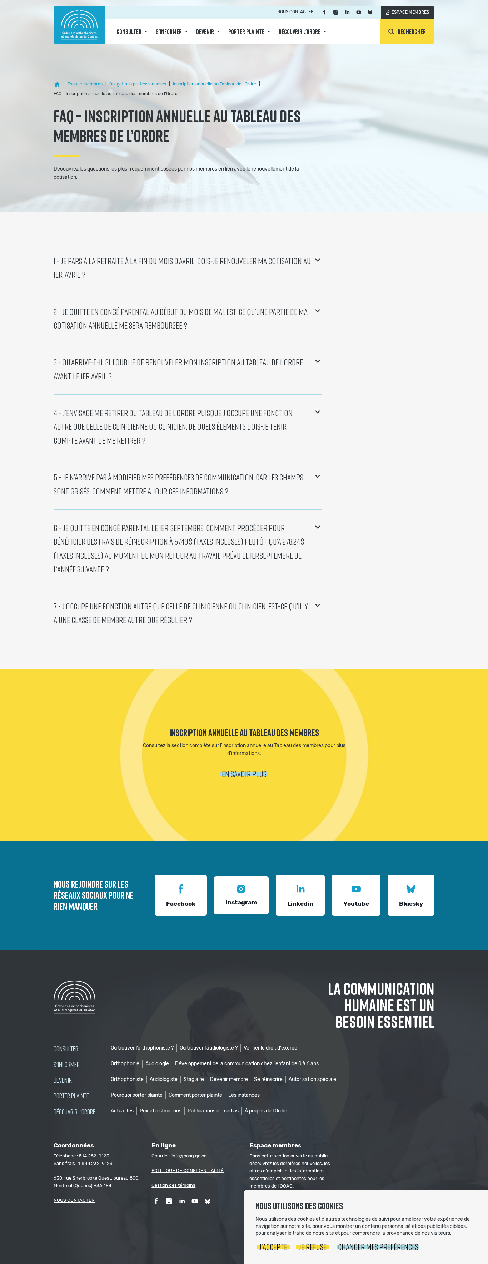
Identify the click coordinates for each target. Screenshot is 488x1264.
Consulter (128, 31)
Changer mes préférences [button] (378, 1246)
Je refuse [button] (313, 1246)
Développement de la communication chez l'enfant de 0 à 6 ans (247, 1064)
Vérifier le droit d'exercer (271, 1048)
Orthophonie (125, 1064)
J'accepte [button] (273, 1246)
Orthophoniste (127, 1079)
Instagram (241, 902)
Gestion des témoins (173, 1185)
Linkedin (300, 903)
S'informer (169, 31)
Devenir (205, 31)
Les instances (244, 1095)
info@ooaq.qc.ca (188, 1156)
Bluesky (411, 903)
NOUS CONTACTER (74, 1200)
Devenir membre (229, 1079)
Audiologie (157, 1064)
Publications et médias (213, 1111)
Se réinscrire (268, 1079)
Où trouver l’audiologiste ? (209, 1048)
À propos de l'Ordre (266, 1111)
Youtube (356, 903)
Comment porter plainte (195, 1095)
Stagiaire (194, 1079)
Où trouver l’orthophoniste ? (142, 1048)
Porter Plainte (246, 31)
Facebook (180, 903)
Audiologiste (164, 1079)
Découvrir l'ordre (299, 31)
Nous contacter (295, 11)
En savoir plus (244, 774)
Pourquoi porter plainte (137, 1095)
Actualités (122, 1111)
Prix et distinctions (160, 1111)
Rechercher (412, 31)
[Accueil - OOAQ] (57, 84)
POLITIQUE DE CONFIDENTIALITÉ (187, 1170)
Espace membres (410, 12)
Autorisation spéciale (312, 1079)
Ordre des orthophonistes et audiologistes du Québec (79, 25)
